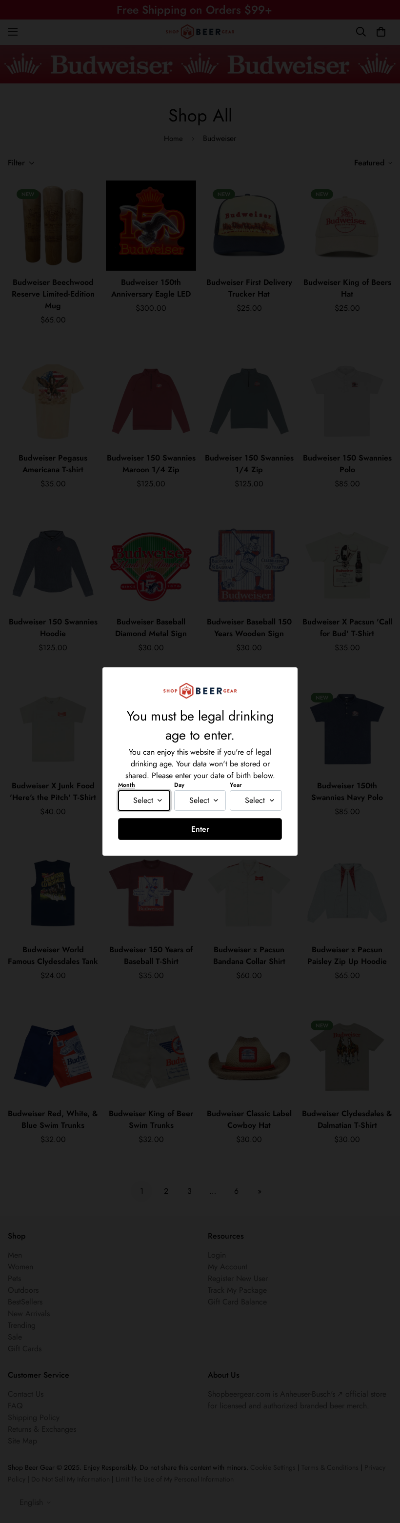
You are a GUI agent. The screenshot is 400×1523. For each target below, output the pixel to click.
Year (236, 785)
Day (179, 785)
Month (126, 785)
